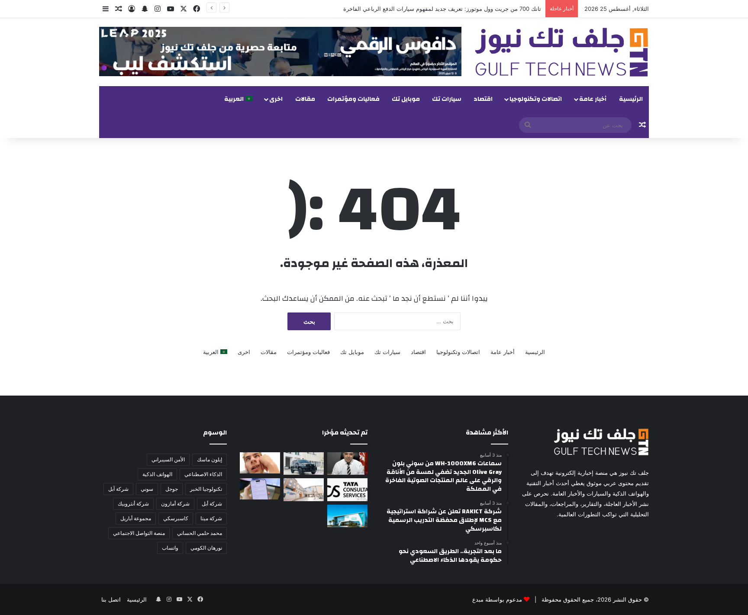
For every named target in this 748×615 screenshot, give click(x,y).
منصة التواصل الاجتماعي (139, 533)
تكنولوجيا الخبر (206, 489)
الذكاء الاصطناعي (203, 474)
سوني (147, 489)
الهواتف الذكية (157, 474)
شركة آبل (118, 489)
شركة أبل (212, 503)
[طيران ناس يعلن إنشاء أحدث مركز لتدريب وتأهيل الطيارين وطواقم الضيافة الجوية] (347, 516)
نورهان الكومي (206, 547)
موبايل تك (406, 99)
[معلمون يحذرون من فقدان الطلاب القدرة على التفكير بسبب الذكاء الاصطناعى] (260, 462)
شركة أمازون (175, 503)
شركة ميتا (211, 518)
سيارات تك (446, 99)
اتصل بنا (111, 599)
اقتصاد (483, 99)
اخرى (276, 99)
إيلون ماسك (209, 459)
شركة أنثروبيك (133, 503)
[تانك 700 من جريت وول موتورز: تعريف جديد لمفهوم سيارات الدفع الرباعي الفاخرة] (304, 463)
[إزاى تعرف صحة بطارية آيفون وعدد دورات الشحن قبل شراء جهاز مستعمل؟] (260, 488)
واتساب (170, 547)
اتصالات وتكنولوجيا (535, 99)
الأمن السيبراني (168, 459)
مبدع (478, 599)
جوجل (171, 489)
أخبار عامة (592, 99)
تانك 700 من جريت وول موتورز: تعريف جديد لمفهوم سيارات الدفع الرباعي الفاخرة (442, 8)
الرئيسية (631, 99)
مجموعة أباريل (135, 518)
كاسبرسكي (175, 518)
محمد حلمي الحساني (199, 533)
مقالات (305, 99)
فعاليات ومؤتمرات (353, 99)
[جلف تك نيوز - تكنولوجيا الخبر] (561, 52)
